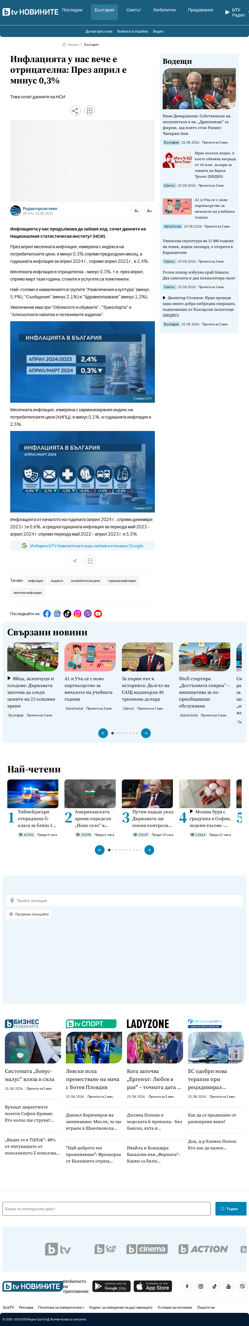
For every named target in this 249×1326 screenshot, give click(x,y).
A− (137, 210)
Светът (133, 9)
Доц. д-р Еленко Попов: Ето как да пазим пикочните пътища (212, 1144)
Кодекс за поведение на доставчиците (120, 1307)
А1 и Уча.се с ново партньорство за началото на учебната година (215, 208)
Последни (72, 9)
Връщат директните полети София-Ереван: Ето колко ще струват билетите (29, 1113)
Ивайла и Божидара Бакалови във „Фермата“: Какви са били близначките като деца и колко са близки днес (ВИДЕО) (153, 1154)
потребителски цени (85, 581)
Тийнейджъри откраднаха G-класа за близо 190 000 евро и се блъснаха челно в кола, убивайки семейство (37, 818)
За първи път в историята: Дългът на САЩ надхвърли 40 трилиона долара (145, 688)
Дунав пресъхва (99, 31)
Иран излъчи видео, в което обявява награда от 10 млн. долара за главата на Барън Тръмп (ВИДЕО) (215, 164)
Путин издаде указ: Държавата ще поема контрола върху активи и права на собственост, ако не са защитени (153, 818)
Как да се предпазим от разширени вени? (212, 1118)
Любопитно (164, 9)
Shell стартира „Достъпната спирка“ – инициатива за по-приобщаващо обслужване (204, 692)
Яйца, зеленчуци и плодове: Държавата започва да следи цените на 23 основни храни (31, 692)
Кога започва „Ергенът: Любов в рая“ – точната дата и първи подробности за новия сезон (153, 1079)
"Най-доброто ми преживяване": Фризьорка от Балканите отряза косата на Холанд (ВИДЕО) (93, 1154)
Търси (232, 1208)
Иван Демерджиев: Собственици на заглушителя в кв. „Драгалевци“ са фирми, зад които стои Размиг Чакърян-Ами (196, 124)
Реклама (26, 1307)
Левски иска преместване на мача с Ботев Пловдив (92, 1079)
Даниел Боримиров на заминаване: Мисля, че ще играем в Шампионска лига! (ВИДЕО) (93, 1121)
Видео (158, 31)
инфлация (35, 581)
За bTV (8, 1307)
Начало (73, 44)
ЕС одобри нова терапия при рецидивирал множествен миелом (214, 1079)
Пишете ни (206, 1307)
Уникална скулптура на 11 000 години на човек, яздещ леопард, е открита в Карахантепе (198, 246)
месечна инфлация (28, 592)
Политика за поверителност (61, 1307)
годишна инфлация (122, 581)
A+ (149, 210)
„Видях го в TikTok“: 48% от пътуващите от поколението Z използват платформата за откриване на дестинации (32, 1146)
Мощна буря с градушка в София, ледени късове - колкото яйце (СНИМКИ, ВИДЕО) (210, 818)
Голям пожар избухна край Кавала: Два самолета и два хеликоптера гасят (199, 275)
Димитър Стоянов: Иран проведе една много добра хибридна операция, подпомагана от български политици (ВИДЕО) (199, 306)
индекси (57, 581)
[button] (103, 733)
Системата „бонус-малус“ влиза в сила (29, 1075)
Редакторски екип (40, 208)
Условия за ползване (174, 1307)
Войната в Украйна (132, 31)
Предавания (200, 9)
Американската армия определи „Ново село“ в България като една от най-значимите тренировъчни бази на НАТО (93, 818)
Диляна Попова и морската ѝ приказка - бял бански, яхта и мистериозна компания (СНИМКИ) (154, 1121)
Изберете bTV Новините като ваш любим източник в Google (86, 545)
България (104, 9)
